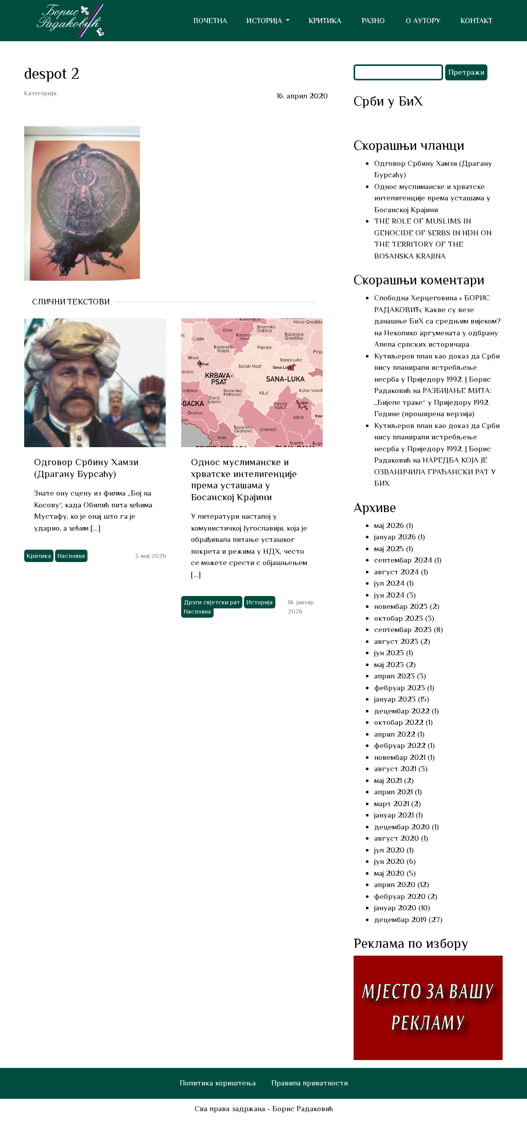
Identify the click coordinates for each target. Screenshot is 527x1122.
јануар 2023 (395, 698)
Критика (325, 20)
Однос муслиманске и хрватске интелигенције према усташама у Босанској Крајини (432, 198)
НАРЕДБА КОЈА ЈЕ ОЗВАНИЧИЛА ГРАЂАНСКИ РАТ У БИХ (435, 471)
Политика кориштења (218, 1082)
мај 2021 (388, 780)
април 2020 (394, 884)
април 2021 (393, 791)
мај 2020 (389, 873)
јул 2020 (389, 849)
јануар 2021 (394, 814)
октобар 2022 (399, 722)
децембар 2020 (402, 826)
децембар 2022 (402, 710)
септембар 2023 (403, 629)
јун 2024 (389, 594)
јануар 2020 (395, 907)
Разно (373, 20)
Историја (260, 602)
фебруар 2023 (399, 687)
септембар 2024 (403, 559)
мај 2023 (389, 664)
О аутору (423, 20)
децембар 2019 (400, 919)
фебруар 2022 (400, 745)
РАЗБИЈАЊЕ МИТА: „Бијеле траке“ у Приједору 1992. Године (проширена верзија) (432, 402)
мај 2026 (389, 525)
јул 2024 (389, 583)
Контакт (477, 20)
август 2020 (396, 838)
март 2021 (391, 803)
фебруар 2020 (400, 896)
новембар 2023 (401, 606)
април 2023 (394, 675)
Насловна (71, 555)
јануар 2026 (395, 536)
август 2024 (396, 571)
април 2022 (394, 733)
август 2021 (395, 768)
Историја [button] (265, 20)
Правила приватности (309, 1082)
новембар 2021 (400, 757)
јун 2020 (389, 861)
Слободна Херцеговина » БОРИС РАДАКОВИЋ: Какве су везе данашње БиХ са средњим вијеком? (437, 309)
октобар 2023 (398, 618)
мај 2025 (389, 548)
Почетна (210, 20)
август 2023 (396, 641)
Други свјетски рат (212, 602)
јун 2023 (389, 652)
